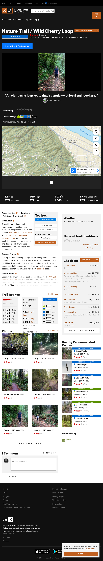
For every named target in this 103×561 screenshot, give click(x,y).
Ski (37, 3)
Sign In (96, 15)
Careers (6, 541)
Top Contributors (10, 504)
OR (38, 38)
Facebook (40, 269)
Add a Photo (53, 330)
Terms (57, 558)
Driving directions (46, 225)
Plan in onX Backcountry (46, 219)
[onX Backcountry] (50, 3)
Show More (9, 285)
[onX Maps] (8, 521)
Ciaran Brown (69, 265)
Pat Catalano (69, 299)
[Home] (16, 10)
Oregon (33, 318)
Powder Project (58, 504)
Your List (31, 122)
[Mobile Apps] (37, 19)
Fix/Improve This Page (46, 242)
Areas (32, 38)
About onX (7, 537)
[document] (81, 550)
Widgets (6, 496)
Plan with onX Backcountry (17, 46)
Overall (34, 322)
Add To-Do (21, 122)
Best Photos (18, 19)
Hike (19, 3)
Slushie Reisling (71, 286)
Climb (4, 3)
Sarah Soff (68, 323)
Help (5, 493)
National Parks (58, 507)
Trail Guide (6, 19)
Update (91, 245)
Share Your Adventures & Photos (16, 507)
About (5, 489)
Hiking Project (58, 496)
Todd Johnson (55, 100)
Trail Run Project (59, 500)
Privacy (63, 558)
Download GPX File (46, 230)
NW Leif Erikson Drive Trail (20, 232)
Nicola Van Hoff (70, 273)
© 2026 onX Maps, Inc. (45, 558)
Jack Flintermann (71, 294)
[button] (4, 72)
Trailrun (28, 3)
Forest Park (83, 38)
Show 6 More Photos (30, 443)
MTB (12, 3)
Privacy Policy (90, 549)
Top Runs (29, 19)
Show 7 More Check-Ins (81, 330)
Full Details (53, 294)
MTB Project (57, 493)
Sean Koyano (69, 307)
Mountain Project (59, 489)
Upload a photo (46, 238)
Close (80, 554)
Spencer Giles (70, 312)
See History (88, 247)
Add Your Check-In (90, 260)
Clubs (5, 500)
